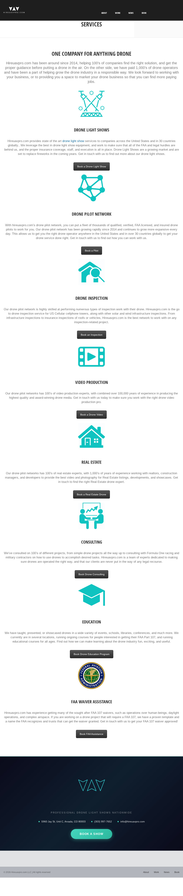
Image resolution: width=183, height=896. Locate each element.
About (104, 12)
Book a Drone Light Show (91, 166)
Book (144, 12)
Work (117, 12)
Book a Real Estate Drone (91, 494)
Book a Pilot (91, 250)
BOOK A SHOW (91, 833)
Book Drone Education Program (92, 654)
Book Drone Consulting (91, 574)
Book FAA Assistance (91, 734)
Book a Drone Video (91, 414)
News (130, 12)
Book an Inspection (91, 334)
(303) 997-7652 (103, 821)
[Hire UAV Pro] (14, 11)
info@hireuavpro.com (132, 821)
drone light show (73, 141)
